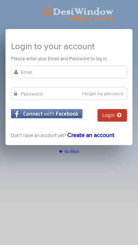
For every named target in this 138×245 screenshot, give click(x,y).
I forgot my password (102, 94)
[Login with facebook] (46, 113)
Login (109, 115)
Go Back (71, 151)
